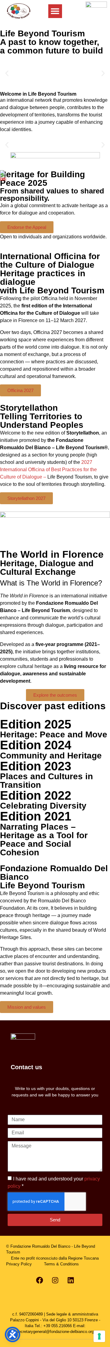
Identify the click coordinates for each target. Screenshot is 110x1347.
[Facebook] (39, 1280)
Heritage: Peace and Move (53, 730)
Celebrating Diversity (43, 801)
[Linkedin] (71, 1280)
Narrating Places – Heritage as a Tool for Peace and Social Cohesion (44, 835)
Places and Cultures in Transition (46, 776)
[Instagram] (55, 1280)
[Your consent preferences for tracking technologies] (99, 1336)
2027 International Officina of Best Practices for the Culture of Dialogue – (48, 469)
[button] (55, 11)
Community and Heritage (51, 751)
